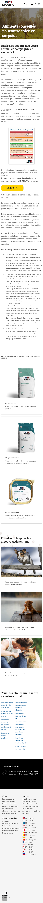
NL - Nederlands (30, 828)
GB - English (29, 818)
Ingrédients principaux (10, 823)
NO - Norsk (29, 825)
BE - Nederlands (31, 832)
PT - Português (30, 840)
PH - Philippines (30, 854)
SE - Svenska (30, 823)
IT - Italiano (29, 849)
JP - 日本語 (29, 847)
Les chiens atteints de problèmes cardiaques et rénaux (6, 724)
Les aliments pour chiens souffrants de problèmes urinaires (20, 729)
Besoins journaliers (9, 801)
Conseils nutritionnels (9, 804)
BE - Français (30, 835)
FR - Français (30, 830)
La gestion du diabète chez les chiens (7, 713)
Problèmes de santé (9, 799)
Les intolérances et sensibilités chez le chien (7, 705)
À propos (5, 821)
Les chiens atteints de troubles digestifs (21, 740)
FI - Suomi (28, 842)
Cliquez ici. (12, 188)
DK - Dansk (29, 820)
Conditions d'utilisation (10, 830)
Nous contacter (7, 833)
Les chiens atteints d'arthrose (5, 735)
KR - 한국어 (29, 852)
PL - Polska (29, 845)
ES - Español (29, 837)
